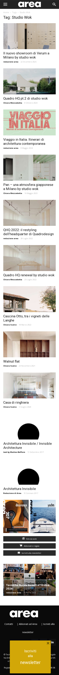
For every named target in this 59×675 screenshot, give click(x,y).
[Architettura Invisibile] (29, 472)
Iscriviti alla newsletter (31, 553)
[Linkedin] (52, 642)
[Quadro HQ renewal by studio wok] (29, 258)
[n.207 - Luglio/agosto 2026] (16, 517)
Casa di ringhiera (16, 402)
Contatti (8, 624)
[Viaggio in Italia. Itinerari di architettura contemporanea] (29, 122)
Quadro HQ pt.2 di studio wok (25, 98)
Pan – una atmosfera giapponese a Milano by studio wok (28, 187)
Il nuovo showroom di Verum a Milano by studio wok (26, 55)
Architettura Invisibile (19, 489)
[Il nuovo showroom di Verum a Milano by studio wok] (29, 36)
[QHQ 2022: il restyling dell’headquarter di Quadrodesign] (29, 213)
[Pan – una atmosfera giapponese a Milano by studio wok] (29, 168)
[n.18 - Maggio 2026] (43, 517)
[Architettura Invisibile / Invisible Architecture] (29, 426)
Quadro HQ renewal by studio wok (28, 275)
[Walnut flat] (29, 344)
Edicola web (31, 539)
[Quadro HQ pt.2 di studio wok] (29, 81)
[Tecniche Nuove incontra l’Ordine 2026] (29, 580)
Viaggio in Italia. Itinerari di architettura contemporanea (24, 142)
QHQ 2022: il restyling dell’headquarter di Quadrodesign (28, 232)
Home (6, 12)
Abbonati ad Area (28, 624)
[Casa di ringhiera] (29, 385)
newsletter (30, 662)
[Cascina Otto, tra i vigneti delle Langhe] (29, 299)
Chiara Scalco (10, 324)
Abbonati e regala (31, 546)
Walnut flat (11, 361)
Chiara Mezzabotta (12, 103)
